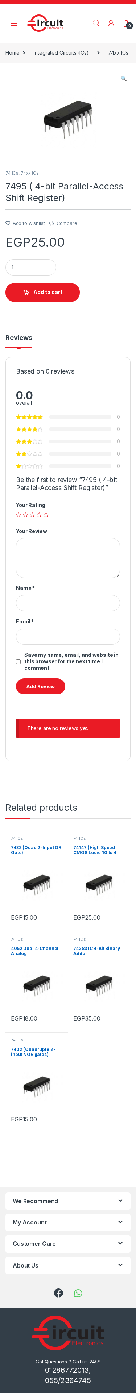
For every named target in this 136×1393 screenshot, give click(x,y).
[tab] (18, 341)
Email (25, 621)
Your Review (31, 531)
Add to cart (47, 292)
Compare (67, 223)
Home (12, 53)
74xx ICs (118, 53)
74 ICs (11, 173)
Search (96, 23)
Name (25, 588)
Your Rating (30, 505)
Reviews (18, 338)
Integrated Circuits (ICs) (61, 53)
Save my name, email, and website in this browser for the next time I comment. (71, 661)
